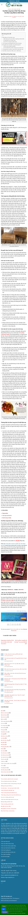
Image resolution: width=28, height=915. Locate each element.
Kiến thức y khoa (4, 736)
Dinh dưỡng (3, 727)
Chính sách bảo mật (5, 841)
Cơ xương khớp (4, 725)
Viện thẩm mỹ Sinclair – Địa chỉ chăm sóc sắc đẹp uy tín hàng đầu (15, 701)
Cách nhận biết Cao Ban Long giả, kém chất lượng (13, 47)
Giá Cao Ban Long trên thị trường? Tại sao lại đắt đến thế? (20, 642)
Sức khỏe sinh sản (5, 755)
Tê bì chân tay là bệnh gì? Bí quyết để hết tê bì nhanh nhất (15, 659)
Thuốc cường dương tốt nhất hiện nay (9, 792)
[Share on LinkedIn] (20, 625)
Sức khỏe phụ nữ (4, 752)
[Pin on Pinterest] (17, 625)
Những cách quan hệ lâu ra (6, 785)
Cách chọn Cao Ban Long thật (9, 46)
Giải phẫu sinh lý (4, 731)
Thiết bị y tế (3, 761)
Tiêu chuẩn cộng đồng (5, 854)
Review (2, 748)
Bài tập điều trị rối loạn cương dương (8, 808)
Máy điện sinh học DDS (6, 806)
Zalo (3, 909)
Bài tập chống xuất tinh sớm (7, 801)
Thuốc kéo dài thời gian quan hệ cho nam (9, 799)
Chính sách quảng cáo (6, 850)
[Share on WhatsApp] (8, 625)
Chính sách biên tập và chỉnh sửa (8, 852)
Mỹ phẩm (3, 742)
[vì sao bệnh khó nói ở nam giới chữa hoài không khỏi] (14, 138)
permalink (14, 630)
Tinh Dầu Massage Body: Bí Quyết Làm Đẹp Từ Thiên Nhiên (15, 685)
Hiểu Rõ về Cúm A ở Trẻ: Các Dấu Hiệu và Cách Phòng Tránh (14, 664)
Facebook (5, 912)
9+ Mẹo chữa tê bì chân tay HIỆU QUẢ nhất (13, 654)
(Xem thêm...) (23, 833)
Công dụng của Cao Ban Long (9, 40)
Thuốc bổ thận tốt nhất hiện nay (7, 790)
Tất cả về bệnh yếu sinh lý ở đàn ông (8, 781)
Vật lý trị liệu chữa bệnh (6, 771)
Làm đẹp (3, 738)
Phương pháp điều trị (5, 746)
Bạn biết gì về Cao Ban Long (9, 37)
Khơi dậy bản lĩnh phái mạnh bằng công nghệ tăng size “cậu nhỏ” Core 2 (14, 690)
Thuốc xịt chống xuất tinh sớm (7, 804)
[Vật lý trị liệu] (14, 4)
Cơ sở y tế (3, 723)
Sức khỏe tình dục (4, 757)
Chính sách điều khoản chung (7, 843)
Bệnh (2, 710)
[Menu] (2, 4)
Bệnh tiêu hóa (4, 717)
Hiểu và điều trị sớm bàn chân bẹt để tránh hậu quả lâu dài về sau (15, 674)
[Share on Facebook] (10, 625)
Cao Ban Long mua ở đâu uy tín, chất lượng (12, 50)
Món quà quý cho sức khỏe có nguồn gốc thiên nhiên (14, 38)
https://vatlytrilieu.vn (9, 877)
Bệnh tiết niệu (4, 714)
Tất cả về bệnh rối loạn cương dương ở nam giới (11, 783)
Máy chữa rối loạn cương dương (7, 810)
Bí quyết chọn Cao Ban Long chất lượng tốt (12, 44)
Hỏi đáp (2, 733)
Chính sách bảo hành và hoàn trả (8, 847)
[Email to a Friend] (15, 625)
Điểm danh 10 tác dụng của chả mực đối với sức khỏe (15, 669)
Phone (4, 906)
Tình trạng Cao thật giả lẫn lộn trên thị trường (12, 43)
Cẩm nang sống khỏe (5, 721)
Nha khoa (3, 744)
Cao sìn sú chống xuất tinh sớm (7, 797)
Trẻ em (2, 765)
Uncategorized (4, 767)
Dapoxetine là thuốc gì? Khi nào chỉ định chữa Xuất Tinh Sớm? (7, 642)
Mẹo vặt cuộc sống (5, 740)
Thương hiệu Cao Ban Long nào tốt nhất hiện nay (13, 49)
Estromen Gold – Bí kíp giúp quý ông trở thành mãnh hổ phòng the (15, 679)
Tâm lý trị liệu (4, 759)
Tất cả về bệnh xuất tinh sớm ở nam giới (9, 779)
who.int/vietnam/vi (13, 900)
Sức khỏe (3, 750)
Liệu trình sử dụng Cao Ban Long (10, 41)
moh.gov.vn (16, 898)
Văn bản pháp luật (5, 769)
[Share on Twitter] (13, 625)
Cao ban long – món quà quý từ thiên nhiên (10, 788)
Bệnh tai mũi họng (4, 712)
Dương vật (3, 729)
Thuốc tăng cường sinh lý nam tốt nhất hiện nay (11, 794)
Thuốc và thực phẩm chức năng (14, 9)
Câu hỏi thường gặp (5, 856)
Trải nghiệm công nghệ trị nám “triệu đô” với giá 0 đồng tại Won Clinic (14, 696)
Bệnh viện (3, 719)
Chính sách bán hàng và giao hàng (8, 845)
